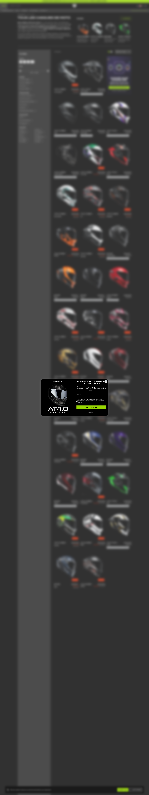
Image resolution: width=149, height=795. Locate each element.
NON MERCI (91, 412)
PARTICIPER (91, 407)
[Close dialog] (106, 381)
